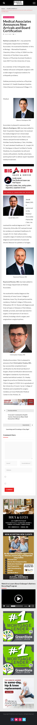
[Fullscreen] (33, 606)
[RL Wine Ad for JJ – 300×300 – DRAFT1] (18, 514)
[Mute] (29, 606)
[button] (18, 599)
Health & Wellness (9, 17)
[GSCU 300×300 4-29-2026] (18, 626)
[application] (18, 598)
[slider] (17, 606)
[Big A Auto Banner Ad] (18, 179)
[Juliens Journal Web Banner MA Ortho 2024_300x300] (18, 693)
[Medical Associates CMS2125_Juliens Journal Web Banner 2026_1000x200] (18, 402)
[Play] (4, 606)
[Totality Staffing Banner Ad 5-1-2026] (18, 556)
